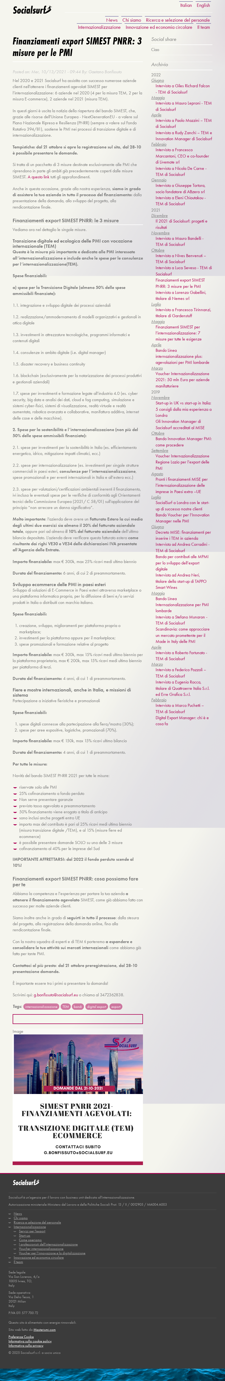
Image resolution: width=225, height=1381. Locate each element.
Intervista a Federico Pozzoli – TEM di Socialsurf (181, 673)
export (115, 1006)
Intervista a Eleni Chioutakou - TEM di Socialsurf (181, 201)
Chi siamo (131, 20)
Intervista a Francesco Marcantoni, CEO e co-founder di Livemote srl (182, 156)
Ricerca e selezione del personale (178, 20)
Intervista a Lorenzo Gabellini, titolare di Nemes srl (181, 295)
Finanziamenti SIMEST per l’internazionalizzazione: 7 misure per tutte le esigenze (179, 333)
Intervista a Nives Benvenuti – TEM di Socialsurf (181, 259)
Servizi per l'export (32, 1231)
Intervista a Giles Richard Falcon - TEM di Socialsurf (183, 89)
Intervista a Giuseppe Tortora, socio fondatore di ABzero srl (181, 188)
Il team (203, 27)
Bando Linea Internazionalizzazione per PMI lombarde (182, 605)
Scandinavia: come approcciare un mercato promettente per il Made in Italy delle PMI (183, 635)
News (111, 20)
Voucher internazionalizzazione (41, 1248)
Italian (186, 5)
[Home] (32, 13)
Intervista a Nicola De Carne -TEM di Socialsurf (181, 171)
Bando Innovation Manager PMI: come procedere (184, 442)
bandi (78, 1006)
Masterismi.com (44, 1329)
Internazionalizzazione (99, 27)
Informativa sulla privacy (26, 1345)
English (203, 5)
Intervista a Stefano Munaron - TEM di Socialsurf (181, 620)
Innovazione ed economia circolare (159, 27)
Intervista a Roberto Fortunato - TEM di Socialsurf (181, 656)
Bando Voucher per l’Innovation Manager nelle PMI (183, 518)
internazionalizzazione (41, 1006)
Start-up (24, 1235)
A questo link (38, 177)
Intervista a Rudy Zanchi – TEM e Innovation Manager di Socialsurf (184, 136)
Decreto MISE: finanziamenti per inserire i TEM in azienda (183, 535)
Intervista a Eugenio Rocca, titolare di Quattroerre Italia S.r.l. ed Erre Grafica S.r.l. (183, 688)
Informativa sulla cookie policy (30, 1341)
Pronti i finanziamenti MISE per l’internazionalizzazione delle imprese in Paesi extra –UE (182, 485)
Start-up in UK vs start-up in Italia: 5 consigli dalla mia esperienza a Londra (184, 409)
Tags (17, 1006)
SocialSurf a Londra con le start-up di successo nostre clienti (182, 505)
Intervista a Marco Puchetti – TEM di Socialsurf (180, 708)
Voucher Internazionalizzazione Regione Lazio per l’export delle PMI (182, 462)
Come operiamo (30, 1239)
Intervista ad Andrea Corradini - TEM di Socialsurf (183, 547)
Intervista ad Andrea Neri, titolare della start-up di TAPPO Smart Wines (181, 581)
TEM (66, 1006)
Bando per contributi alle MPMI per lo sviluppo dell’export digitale (182, 563)
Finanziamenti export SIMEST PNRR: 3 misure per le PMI (180, 283)
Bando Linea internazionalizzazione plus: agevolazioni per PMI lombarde (182, 356)
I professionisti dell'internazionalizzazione (48, 1244)
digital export (96, 1006)
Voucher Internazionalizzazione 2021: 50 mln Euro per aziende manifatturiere (183, 380)
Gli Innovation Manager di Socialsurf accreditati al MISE (180, 424)
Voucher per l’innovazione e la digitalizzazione (52, 1253)
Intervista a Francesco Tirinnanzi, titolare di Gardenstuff (183, 313)
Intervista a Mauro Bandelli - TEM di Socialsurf (180, 241)
